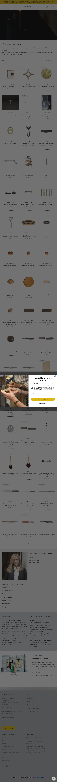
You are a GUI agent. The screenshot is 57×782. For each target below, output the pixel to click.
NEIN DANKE (42, 403)
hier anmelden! (43, 399)
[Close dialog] (55, 376)
